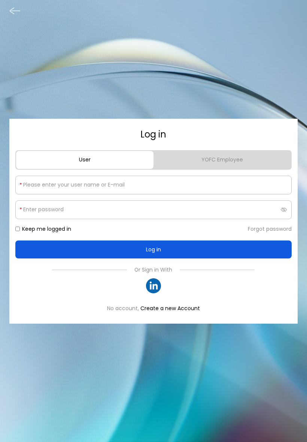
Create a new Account (170, 308)
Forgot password (270, 229)
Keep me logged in (46, 229)
